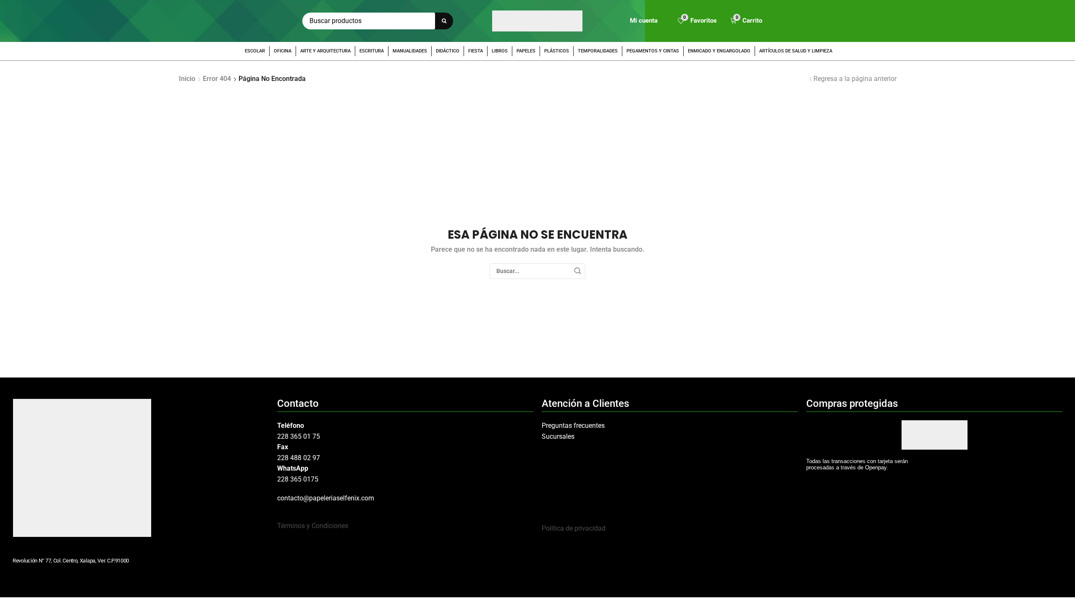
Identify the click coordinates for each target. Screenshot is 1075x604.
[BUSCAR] (577, 271)
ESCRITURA (371, 51)
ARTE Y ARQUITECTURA (325, 51)
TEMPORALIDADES (598, 51)
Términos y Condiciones (312, 526)
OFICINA (282, 51)
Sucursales (558, 436)
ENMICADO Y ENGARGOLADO (719, 51)
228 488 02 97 (298, 458)
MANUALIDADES (410, 51)
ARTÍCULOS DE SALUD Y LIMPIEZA (795, 51)
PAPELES (526, 51)
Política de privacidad (574, 528)
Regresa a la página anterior (855, 79)
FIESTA (475, 51)
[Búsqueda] (444, 21)
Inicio (187, 79)
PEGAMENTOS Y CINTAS (653, 51)
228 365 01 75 (298, 436)
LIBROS (500, 51)
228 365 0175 (297, 479)
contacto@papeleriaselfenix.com (325, 498)
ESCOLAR (255, 51)
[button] (697, 21)
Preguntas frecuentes (573, 426)
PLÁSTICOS (556, 51)
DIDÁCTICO (447, 51)
